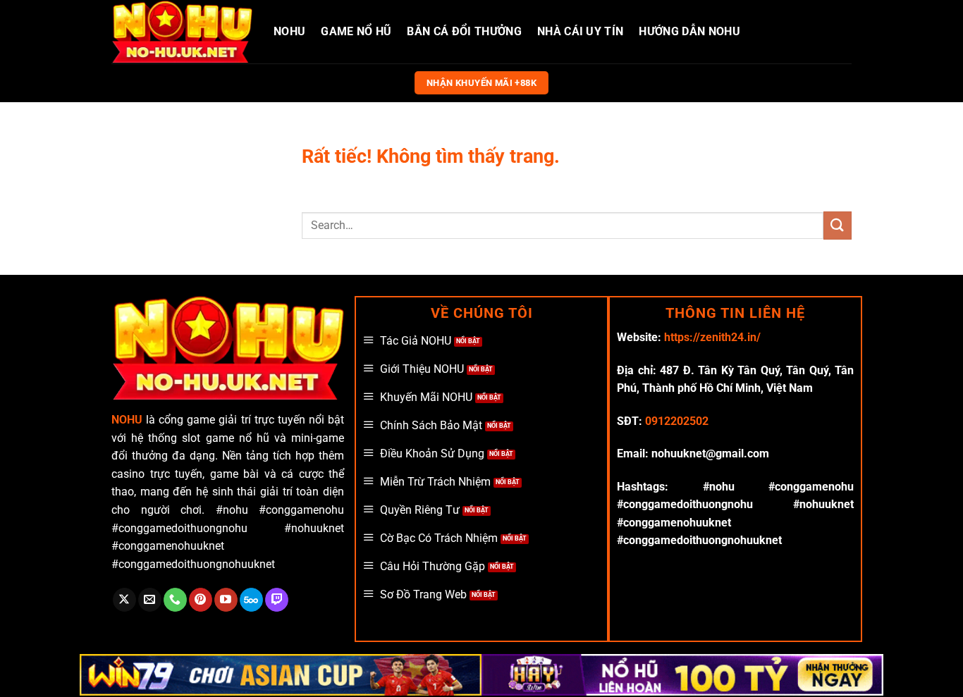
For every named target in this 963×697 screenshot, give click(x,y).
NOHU (289, 31)
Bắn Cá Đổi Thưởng (464, 31)
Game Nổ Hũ (356, 31)
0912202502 (677, 421)
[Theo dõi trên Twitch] (276, 600)
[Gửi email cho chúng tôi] (149, 600)
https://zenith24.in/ (712, 337)
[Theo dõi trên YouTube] (226, 600)
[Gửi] (837, 225)
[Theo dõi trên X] (124, 600)
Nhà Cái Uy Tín (580, 31)
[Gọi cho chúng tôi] (175, 600)
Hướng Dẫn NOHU (689, 31)
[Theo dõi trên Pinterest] (200, 600)
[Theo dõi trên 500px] (251, 600)
